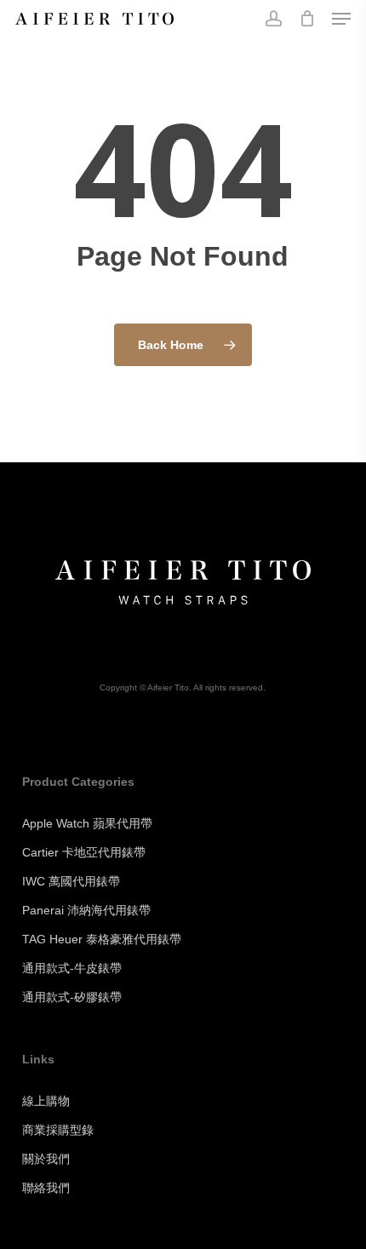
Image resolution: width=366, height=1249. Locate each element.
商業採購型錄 (58, 1130)
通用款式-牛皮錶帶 (72, 968)
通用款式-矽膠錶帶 (72, 997)
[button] (341, 18)
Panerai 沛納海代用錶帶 (86, 910)
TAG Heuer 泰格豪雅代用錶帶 (101, 939)
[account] (272, 18)
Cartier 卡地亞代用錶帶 (84, 852)
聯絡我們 (46, 1188)
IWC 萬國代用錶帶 (71, 881)
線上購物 (46, 1101)
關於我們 (46, 1159)
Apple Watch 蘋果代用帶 (87, 823)
